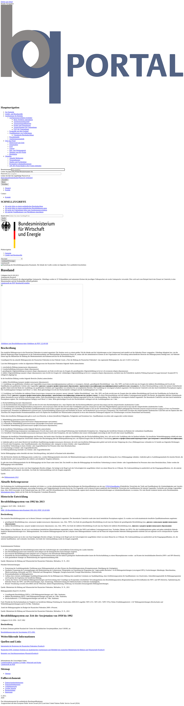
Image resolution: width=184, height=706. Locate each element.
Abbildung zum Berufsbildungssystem (14, 343)
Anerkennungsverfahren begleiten (20, 118)
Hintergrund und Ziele (16, 143)
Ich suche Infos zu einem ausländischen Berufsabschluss (24, 206)
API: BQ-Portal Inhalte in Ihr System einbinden (25, 166)
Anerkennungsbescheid (21, 122)
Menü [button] (3, 182)
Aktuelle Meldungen (16, 158)
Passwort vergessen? (26, 178)
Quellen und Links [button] (11, 641)
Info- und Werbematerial (17, 150)
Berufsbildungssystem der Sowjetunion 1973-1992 (18, 632)
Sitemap (8, 673)
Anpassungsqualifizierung (22, 123)
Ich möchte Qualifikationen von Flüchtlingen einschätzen (24, 212)
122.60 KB (37, 343)
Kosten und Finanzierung (22, 125)
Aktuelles (8, 156)
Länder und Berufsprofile (13, 255)
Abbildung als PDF (33, 343)
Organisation (13, 145)
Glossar (11, 148)
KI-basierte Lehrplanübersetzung (20, 164)
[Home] (92, 103)
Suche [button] (4, 220)
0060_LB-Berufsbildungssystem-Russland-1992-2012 (19, 510)
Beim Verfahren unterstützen (23, 120)
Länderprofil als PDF (8, 283)
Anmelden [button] (5, 184)
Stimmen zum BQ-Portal (17, 152)
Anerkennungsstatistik (16, 139)
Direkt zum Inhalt (7, 2)
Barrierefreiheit (10, 690)
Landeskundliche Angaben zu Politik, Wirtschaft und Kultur (21, 662)
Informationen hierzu (8, 492)
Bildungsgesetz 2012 (11, 477)
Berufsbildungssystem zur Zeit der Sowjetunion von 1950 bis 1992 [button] (37, 615)
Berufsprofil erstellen (23, 283)
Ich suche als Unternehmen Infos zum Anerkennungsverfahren (26, 210)
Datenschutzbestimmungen (14, 683)
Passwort (4, 174)
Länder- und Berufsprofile (14, 114)
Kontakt (8, 197)
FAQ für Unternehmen (21, 129)
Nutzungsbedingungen (12, 684)
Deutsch (8, 188)
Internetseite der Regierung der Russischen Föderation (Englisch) (23, 646)
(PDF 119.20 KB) (25, 510)
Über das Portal (10, 141)
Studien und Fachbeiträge (18, 162)
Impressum (8, 692)
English (7, 190)
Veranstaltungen (14, 160)
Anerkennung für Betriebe (14, 116)
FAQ (11, 146)
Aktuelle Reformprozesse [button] (14, 481)
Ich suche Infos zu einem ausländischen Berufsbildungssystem (26, 208)
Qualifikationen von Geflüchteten (20, 133)
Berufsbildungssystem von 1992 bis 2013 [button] (23, 501)
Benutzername (6, 169)
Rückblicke (13, 154)
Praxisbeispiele (14, 137)
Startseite (8, 253)
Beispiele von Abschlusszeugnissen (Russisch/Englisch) (19, 653)
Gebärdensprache (11, 686)
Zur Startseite (9, 112)
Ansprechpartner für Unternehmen (25, 127)
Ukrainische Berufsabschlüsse (24, 135)
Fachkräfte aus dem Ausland (18, 131)
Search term (5, 216)
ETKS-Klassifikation (113, 486)
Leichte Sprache (10, 688)
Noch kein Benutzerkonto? (10, 178)
